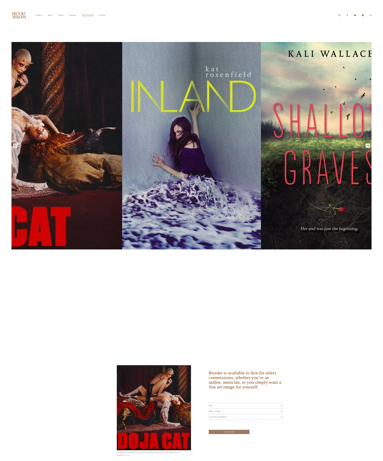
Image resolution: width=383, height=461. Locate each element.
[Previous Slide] (15, 145)
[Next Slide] (368, 145)
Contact (102, 15)
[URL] (371, 15)
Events (61, 15)
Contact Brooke (229, 432)
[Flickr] (363, 15)
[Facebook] (347, 15)
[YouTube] (355, 15)
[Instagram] (340, 15)
